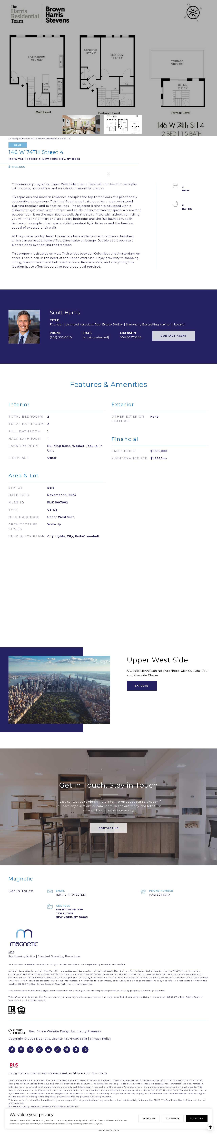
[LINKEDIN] (30, 1049)
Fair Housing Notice (21, 956)
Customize (172, 1118)
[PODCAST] (66, 1049)
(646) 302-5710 (61, 337)
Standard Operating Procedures (59, 956)
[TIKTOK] (57, 1049)
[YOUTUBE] (48, 1049)
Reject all (149, 1118)
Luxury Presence (89, 1031)
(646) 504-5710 (159, 894)
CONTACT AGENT (174, 335)
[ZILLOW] (85, 1049)
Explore (142, 685)
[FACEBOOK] (11, 1049)
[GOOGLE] (76, 1049)
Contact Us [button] (108, 828)
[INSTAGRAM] (21, 1049)
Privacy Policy (100, 1038)
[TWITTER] (39, 1049)
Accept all (196, 1118)
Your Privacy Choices (108, 1130)
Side (11, 951)
